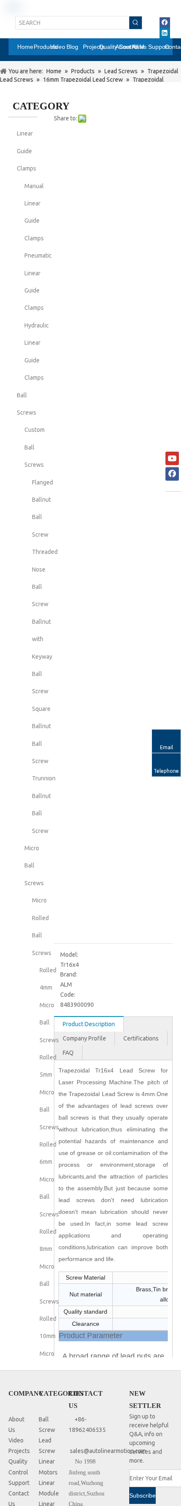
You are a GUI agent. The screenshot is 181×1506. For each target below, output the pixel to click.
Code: (67, 994)
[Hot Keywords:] (135, 22)
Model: (69, 954)
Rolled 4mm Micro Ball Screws (49, 1005)
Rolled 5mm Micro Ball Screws (49, 1092)
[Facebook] (165, 22)
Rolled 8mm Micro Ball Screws (49, 1266)
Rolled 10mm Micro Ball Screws (49, 1353)
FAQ (68, 1052)
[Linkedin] (165, 33)
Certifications (141, 1038)
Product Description (89, 1024)
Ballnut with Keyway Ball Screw (42, 656)
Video (16, 1440)
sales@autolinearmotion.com (108, 1450)
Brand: (68, 974)
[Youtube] (172, 458)
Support (18, 1482)
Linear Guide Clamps (26, 151)
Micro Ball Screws (34, 865)
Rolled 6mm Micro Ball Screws (49, 1179)
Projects (19, 1450)
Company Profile (84, 1038)
